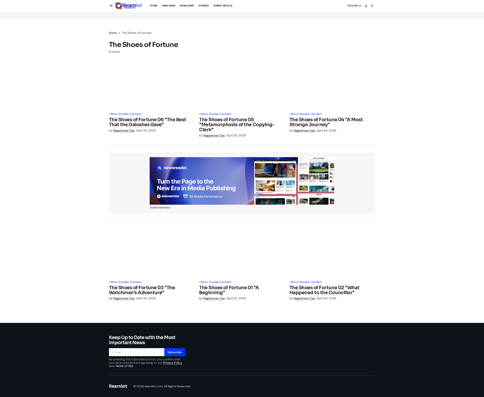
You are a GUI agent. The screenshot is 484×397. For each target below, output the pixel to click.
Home (113, 33)
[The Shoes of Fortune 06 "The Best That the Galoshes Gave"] (152, 85)
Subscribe (175, 352)
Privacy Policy (172, 363)
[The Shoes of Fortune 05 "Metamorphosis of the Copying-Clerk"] (242, 85)
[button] (111, 5)
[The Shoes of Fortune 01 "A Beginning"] (242, 253)
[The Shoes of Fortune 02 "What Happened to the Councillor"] (332, 253)
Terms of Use (124, 366)
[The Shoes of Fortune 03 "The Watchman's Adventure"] (152, 253)
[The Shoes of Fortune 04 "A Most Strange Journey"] (332, 85)
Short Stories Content (125, 114)
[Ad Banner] (242, 181)
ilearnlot (118, 386)
